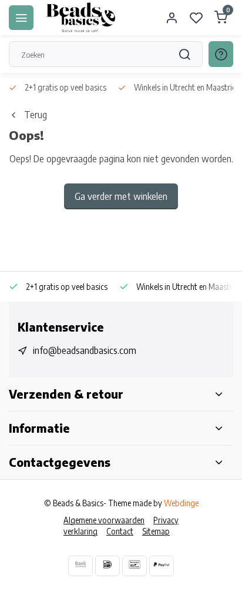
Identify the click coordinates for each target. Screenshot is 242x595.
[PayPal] (161, 566)
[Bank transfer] (80, 566)
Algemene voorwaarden (103, 520)
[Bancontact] (134, 566)
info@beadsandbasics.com (84, 350)
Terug (35, 115)
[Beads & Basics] (81, 17)
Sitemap (156, 531)
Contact (119, 531)
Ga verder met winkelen (121, 196)
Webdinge (181, 503)
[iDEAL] (107, 566)
